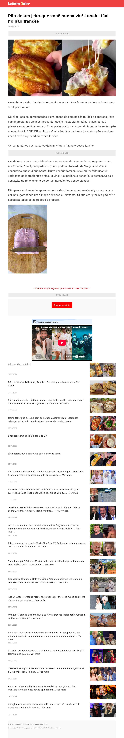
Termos (35, 728)
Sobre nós (12, 728)
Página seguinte (62, 305)
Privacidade (43, 728)
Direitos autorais (54, 728)
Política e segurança (24, 728)
